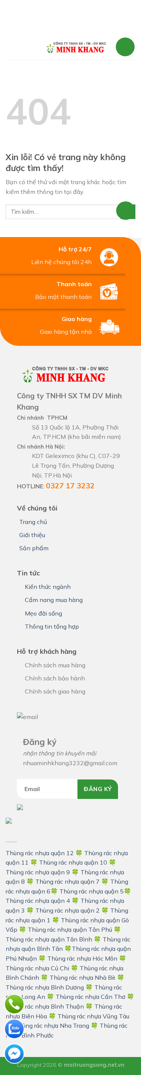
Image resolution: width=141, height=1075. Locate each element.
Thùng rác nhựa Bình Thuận (45, 1006)
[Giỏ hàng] (125, 47)
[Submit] (128, 211)
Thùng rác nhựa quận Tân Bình (49, 939)
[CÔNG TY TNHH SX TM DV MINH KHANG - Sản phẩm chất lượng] (76, 47)
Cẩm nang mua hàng (54, 600)
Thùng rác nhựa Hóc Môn (82, 958)
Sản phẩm (34, 548)
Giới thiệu (32, 535)
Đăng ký (98, 789)
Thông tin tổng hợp (52, 626)
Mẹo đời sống (43, 613)
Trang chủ (33, 521)
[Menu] (21, 46)
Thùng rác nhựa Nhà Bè (82, 977)
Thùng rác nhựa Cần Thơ (90, 996)
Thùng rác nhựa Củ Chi (37, 968)
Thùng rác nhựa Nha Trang (52, 1025)
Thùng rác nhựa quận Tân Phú (70, 929)
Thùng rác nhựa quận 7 (67, 881)
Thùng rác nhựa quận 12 (40, 853)
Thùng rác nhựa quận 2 (67, 910)
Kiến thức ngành (48, 586)
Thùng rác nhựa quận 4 (38, 900)
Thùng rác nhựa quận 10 (73, 862)
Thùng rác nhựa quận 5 (91, 891)
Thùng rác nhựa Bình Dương (45, 987)
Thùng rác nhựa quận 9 (38, 872)
